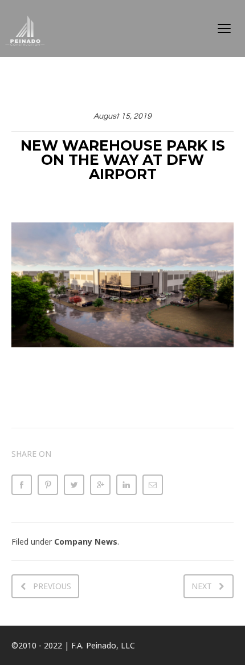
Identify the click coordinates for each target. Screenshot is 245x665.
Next (201, 586)
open (224, 29)
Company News (85, 541)
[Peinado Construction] (35, 28)
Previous (52, 586)
